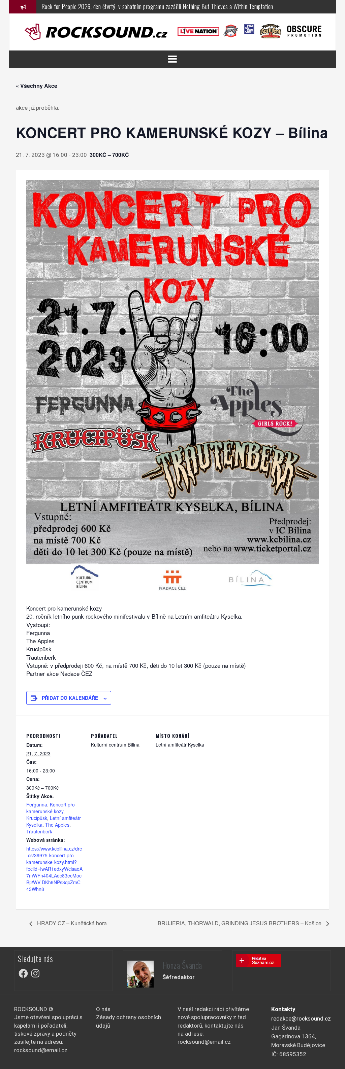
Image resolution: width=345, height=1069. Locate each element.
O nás (103, 1009)
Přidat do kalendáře (70, 697)
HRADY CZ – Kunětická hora (71, 923)
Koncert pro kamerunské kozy (50, 808)
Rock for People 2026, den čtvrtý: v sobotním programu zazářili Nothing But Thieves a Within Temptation (157, 6)
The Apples (57, 824)
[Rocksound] (96, 31)
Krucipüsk (36, 818)
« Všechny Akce (36, 86)
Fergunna (36, 804)
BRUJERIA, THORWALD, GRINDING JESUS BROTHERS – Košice (240, 923)
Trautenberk (39, 831)
